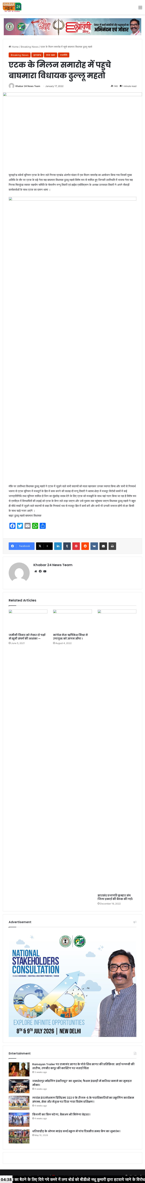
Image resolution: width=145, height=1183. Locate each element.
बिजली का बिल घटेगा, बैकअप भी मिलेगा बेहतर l (61, 1114)
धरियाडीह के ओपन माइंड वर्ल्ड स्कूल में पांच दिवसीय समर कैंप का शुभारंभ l (76, 1131)
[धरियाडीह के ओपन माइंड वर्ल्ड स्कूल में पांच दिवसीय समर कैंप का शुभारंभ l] (19, 1136)
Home (15, 46)
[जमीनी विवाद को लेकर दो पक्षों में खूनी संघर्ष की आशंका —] (28, 620)
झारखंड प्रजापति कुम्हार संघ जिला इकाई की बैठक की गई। (115, 897)
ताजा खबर (50, 54)
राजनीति (63, 54)
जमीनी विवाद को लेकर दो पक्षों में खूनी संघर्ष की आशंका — (27, 636)
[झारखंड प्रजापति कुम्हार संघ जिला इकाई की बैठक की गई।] (117, 751)
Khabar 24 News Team (27, 86)
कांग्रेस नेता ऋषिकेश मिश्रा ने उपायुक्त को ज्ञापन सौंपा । (70, 636)
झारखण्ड (37, 54)
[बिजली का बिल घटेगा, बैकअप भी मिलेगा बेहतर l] (19, 1120)
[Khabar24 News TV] (12, 7)
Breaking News (30, 46)
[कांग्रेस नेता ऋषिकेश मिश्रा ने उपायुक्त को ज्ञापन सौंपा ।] (72, 620)
